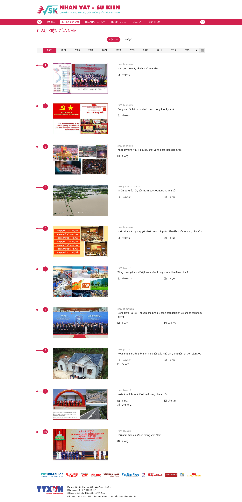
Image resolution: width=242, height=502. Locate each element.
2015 (186, 50)
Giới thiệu (154, 22)
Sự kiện (51, 22)
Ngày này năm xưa (95, 22)
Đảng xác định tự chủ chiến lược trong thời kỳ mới (145, 109)
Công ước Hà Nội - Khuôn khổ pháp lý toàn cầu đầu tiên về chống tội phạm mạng (159, 315)
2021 (104, 50)
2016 (173, 50)
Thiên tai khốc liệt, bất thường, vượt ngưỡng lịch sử (146, 190)
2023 (77, 50)
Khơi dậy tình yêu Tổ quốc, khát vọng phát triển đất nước (149, 149)
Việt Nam (113, 39)
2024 (63, 50)
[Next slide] (196, 50)
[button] (202, 22)
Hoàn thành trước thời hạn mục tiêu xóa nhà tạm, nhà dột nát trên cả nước (159, 353)
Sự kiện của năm (70, 22)
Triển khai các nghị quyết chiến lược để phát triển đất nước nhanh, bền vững (160, 231)
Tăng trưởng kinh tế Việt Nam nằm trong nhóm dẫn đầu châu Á (152, 272)
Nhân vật (137, 22)
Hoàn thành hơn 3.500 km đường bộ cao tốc (142, 394)
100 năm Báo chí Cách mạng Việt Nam (139, 435)
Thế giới (129, 39)
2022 (90, 50)
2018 (145, 50)
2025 (49, 50)
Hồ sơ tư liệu (118, 22)
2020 (118, 50)
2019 (132, 50)
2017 (159, 50)
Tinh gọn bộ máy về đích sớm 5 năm (137, 68)
